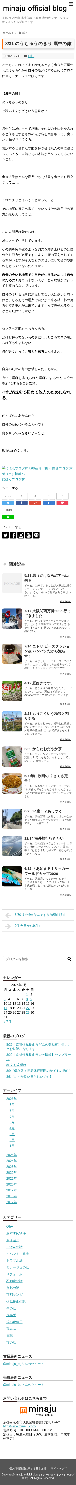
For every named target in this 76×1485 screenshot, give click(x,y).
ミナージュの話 (17, 1267)
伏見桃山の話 (16, 1301)
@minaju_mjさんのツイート (23, 1363)
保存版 (11, 1315)
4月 (12, 1128)
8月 (12, 1104)
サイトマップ (59, 1468)
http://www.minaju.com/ (19, 1426)
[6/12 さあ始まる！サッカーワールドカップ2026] (12, 876)
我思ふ (11, 1328)
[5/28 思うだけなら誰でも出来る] (12, 583)
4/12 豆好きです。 (39, 683)
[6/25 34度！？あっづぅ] (12, 819)
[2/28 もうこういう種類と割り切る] (12, 721)
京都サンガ (14, 1294)
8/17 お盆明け (16, 1065)
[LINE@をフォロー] (36, 535)
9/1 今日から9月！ (28, 925)
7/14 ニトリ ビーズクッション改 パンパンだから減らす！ (47, 651)
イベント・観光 (17, 1254)
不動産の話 (14, 1281)
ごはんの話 (14, 1247)
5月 (12, 1122)
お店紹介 (12, 1240)
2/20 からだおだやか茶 (43, 749)
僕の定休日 (14, 1322)
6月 (12, 1116)
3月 (12, 1134)
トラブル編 (14, 1260)
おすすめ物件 (16, 1233)
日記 (31, 56)
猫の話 (11, 1342)
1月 (12, 1146)
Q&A (9, 1226)
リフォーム (14, 1274)
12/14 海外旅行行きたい (44, 838)
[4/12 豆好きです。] (12, 691)
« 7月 (7, 1021)
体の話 (11, 1308)
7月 (12, 1110)
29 (28, 1012)
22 (28, 1008)
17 (5, 1008)
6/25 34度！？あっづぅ (43, 811)
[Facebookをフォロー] (13, 535)
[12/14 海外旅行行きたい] (12, 846)
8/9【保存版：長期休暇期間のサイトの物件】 (39, 1071)
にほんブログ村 (13, 479)
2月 (12, 1140)
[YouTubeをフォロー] (28, 535)
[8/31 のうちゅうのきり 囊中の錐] (49, 503)
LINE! (8, 510)
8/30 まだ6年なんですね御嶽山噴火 (40, 914)
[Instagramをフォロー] (20, 535)
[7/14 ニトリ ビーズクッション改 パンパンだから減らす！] (12, 654)
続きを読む (65, 601)
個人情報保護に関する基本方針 (27, 1468)
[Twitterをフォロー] (5, 535)
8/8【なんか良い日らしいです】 (29, 1076)
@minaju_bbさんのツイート (23, 1384)
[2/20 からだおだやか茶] (12, 756)
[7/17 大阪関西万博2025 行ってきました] (12, 618)
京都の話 (12, 1288)
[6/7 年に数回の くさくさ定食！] (12, 783)
